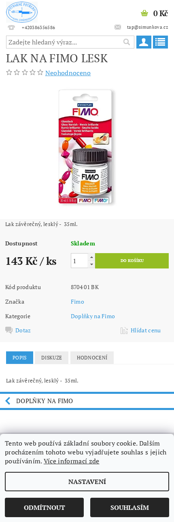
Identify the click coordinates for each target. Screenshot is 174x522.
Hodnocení (92, 358)
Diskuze (51, 358)
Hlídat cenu (146, 330)
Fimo (77, 301)
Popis (20, 358)
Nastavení (87, 481)
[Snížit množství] (91, 264)
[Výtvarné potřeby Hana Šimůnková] (22, 10)
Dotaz (23, 330)
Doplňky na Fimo (93, 316)
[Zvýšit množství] (91, 257)
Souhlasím (129, 507)
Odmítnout (44, 507)
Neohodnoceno (68, 72)
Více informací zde (72, 460)
